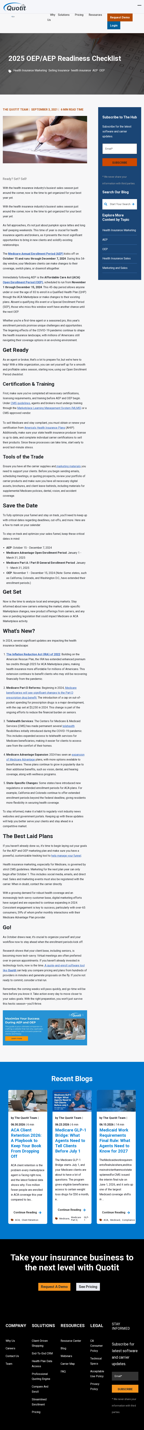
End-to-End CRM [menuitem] (42, 1353)
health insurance (81, 70)
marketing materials (68, 466)
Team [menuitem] (9, 1363)
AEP (95, 70)
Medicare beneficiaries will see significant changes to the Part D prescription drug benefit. (41, 692)
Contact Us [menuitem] (12, 1356)
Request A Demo (54, 1287)
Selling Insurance (59, 70)
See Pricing (88, 1287)
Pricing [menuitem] (36, 1412)
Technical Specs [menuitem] (96, 1361)
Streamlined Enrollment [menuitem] (39, 1402)
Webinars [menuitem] (66, 1356)
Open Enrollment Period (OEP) (23, 282)
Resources (95, 14)
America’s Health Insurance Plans (44, 427)
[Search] (133, 204)
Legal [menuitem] (96, 1325)
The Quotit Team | (16, 109)
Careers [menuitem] (10, 1348)
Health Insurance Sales (116, 258)
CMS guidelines (20, 403)
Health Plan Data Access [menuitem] (42, 1363)
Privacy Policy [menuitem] (94, 1386)
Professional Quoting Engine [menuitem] (41, 1376)
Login (113, 25)
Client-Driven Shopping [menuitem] (40, 1343)
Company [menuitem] (16, 1325)
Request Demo (120, 17)
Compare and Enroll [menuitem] (40, 1389)
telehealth (69, 726)
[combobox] (119, 204)
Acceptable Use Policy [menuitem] (97, 1374)
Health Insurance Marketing (30, 70)
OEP (102, 70)
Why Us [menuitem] (10, 1340)
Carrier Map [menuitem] (68, 1363)
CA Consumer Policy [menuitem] (96, 1346)
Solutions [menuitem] (43, 1325)
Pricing (79, 14)
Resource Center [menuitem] (71, 1340)
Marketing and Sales (114, 268)
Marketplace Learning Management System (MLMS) (49, 408)
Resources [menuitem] (73, 1325)
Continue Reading (26, 1212)
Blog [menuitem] (63, 1348)
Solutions (64, 14)
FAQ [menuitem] (63, 1371)
